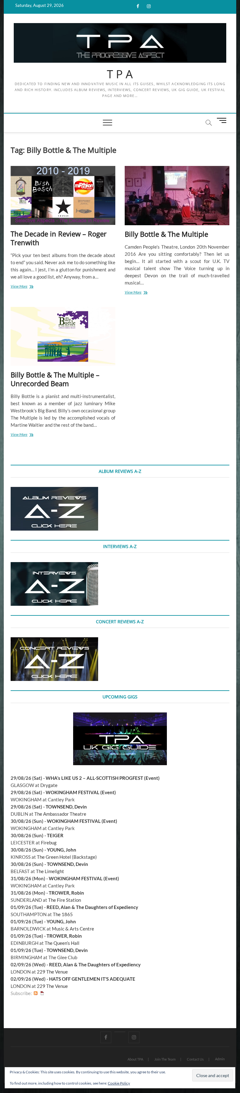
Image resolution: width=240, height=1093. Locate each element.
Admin (220, 1059)
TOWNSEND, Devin (66, 806)
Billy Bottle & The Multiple (166, 234)
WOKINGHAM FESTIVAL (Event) (81, 792)
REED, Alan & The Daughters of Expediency (92, 907)
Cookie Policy (119, 1083)
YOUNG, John (61, 850)
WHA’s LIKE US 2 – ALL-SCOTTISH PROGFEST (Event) (103, 778)
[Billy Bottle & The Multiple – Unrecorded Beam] (63, 336)
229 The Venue (52, 971)
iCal (42, 993)
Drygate (49, 785)
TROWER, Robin (66, 893)
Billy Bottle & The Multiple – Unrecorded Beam (55, 379)
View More (26, 287)
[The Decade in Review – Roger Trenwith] (63, 195)
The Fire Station (64, 900)
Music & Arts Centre (73, 928)
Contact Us (195, 1059)
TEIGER (55, 835)
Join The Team (165, 1059)
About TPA (135, 1059)
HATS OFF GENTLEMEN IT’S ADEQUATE (92, 979)
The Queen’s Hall (62, 943)
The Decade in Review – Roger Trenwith (59, 238)
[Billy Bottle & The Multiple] (177, 195)
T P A (120, 74)
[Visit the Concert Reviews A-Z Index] (54, 641)
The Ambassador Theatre (60, 814)
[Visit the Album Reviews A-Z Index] (54, 490)
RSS (36, 993)
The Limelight (50, 871)
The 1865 (63, 914)
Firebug (49, 842)
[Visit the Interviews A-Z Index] (54, 565)
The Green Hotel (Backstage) (67, 857)
